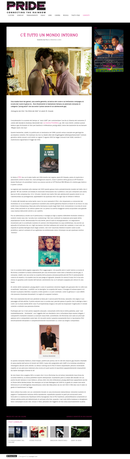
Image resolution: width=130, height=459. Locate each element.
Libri (59, 40)
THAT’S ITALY (75, 15)
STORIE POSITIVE (35, 440)
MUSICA (65, 15)
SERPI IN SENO (76, 440)
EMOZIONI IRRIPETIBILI (58, 440)
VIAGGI (43, 15)
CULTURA (11, 15)
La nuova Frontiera (51, 123)
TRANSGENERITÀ (32, 15)
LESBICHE (20, 15)
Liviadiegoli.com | (33, 456)
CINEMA (57, 15)
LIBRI (50, 15)
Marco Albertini (51, 40)
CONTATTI (86, 15)
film (20, 177)
